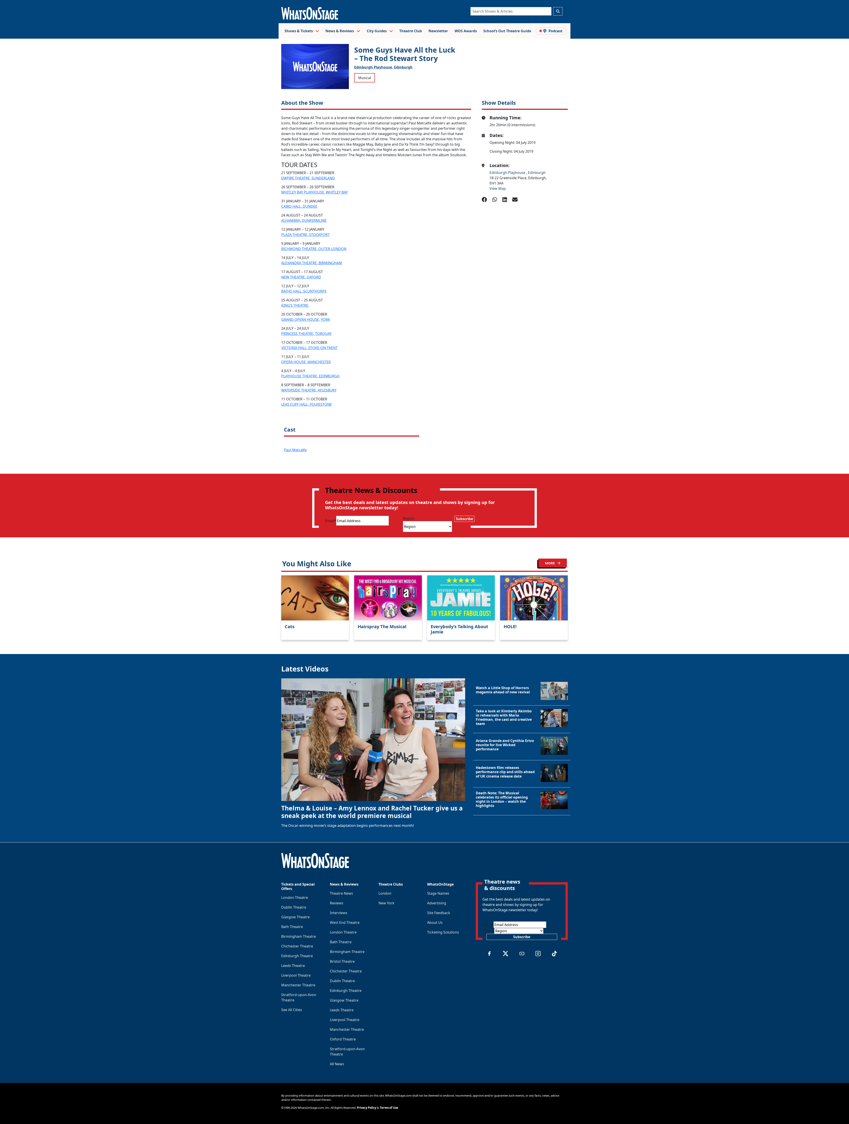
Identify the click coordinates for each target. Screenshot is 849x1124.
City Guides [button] (377, 31)
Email (330, 520)
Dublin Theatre (293, 907)
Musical (364, 77)
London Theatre (294, 897)
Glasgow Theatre (295, 917)
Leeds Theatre (293, 965)
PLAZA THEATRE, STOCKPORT (305, 234)
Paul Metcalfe (295, 449)
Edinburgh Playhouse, (373, 67)
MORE (550, 563)
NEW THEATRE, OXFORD (301, 277)
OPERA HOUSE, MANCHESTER (306, 361)
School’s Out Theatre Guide (507, 31)
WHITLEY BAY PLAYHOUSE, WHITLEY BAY (314, 192)
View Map (498, 188)
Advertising (436, 903)
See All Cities (291, 1009)
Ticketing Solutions (443, 932)
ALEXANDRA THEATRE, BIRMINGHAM (311, 263)
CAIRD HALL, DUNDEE (299, 206)
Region (409, 518)
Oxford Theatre (343, 1039)
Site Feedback (438, 912)
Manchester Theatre (298, 985)
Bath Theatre (292, 926)
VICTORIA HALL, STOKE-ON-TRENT (309, 347)
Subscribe (464, 518)
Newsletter (438, 31)
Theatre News (341, 893)
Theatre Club (410, 31)
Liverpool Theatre (296, 975)
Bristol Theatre (342, 961)
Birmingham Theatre (298, 936)
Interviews (338, 912)
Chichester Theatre (297, 946)
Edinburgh (403, 67)
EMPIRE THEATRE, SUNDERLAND (308, 178)
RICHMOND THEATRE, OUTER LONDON (313, 248)
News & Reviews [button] (340, 31)
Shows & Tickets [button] (299, 31)
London (385, 893)
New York (386, 903)
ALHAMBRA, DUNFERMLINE (304, 220)
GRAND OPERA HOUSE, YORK (305, 319)
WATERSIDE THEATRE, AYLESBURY (309, 390)
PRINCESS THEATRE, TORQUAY (306, 333)
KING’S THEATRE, (295, 305)
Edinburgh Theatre (297, 955)
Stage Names (438, 893)
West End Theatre (344, 922)
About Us (435, 922)
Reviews (336, 903)
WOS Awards (466, 31)
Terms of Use (389, 1108)
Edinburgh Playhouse (508, 172)
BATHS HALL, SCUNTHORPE (304, 291)
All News (337, 1063)
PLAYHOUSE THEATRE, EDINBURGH (310, 376)
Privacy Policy (366, 1108)
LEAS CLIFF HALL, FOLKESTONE (306, 404)
